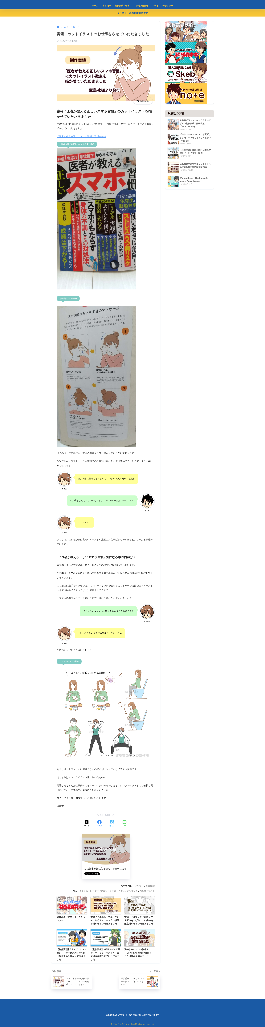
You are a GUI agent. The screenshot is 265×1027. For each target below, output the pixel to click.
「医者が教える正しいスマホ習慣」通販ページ (81, 136)
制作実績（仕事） (123, 5)
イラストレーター (90, 890)
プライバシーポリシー (162, 5)
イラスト (139, 886)
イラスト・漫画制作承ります (132, 13)
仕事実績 (150, 886)
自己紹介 (107, 5)
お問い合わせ (142, 5)
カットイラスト (110, 890)
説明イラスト (148, 890)
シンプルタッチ (130, 890)
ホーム (95, 5)
